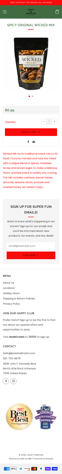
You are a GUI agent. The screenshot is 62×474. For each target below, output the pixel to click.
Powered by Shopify (43, 458)
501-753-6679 (12, 358)
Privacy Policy (11, 304)
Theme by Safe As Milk (20, 458)
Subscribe (29, 255)
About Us (8, 283)
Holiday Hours (11, 293)
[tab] (29, 96)
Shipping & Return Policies (19, 298)
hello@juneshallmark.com (19, 353)
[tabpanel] (31, 63)
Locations (9, 288)
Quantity (10, 122)
